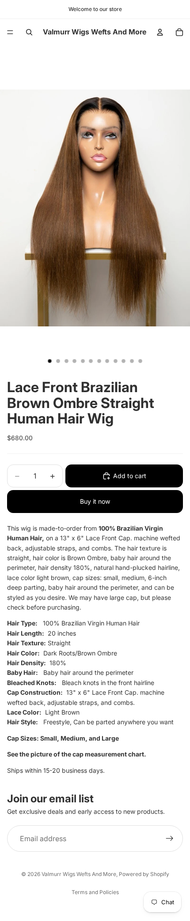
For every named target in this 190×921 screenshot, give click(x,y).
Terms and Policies (95, 892)
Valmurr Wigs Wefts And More (79, 874)
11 (132, 361)
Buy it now (95, 501)
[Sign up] (169, 838)
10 (124, 361)
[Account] (160, 32)
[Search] (29, 32)
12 (140, 361)
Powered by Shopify (144, 874)
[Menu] (10, 32)
